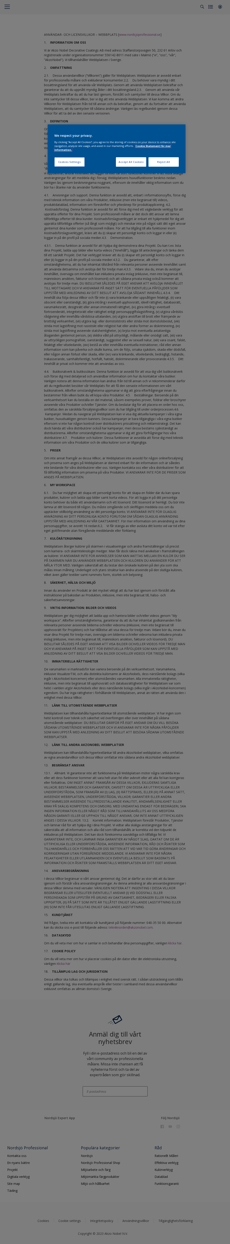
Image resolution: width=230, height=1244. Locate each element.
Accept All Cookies (131, 162)
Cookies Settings (69, 162)
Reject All (163, 162)
